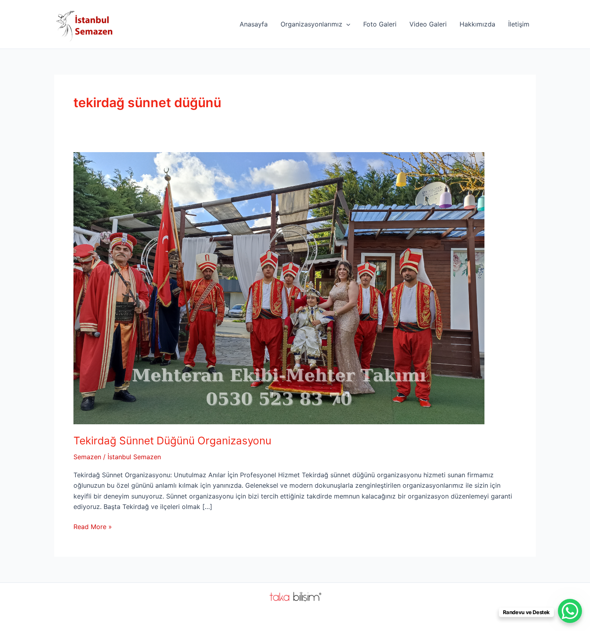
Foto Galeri (380, 24)
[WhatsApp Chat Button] (570, 611)
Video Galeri (428, 24)
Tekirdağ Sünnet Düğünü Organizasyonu (172, 440)
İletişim (518, 24)
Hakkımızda (477, 24)
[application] (346, 24)
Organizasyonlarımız (311, 24)
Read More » (92, 527)
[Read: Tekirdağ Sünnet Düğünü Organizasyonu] (278, 287)
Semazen (87, 457)
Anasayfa (254, 24)
